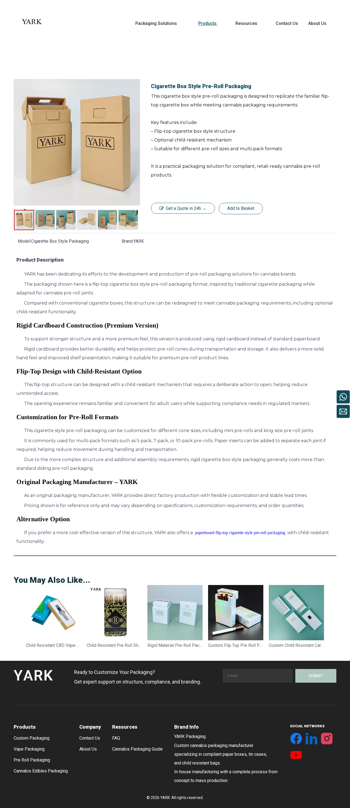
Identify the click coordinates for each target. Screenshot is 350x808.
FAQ (116, 738)
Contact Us (89, 738)
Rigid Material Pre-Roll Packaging (175, 645)
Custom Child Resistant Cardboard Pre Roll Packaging (296, 645)
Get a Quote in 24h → (186, 208)
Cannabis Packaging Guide (137, 749)
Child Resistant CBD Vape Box (53, 645)
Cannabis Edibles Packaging (41, 771)
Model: (24, 241)
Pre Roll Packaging (32, 760)
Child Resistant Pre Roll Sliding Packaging (114, 645)
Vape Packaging (29, 749)
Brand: (127, 241)
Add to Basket (240, 208)
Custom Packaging (31, 738)
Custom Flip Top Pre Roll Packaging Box (235, 645)
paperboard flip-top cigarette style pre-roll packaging (240, 532)
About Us (88, 749)
